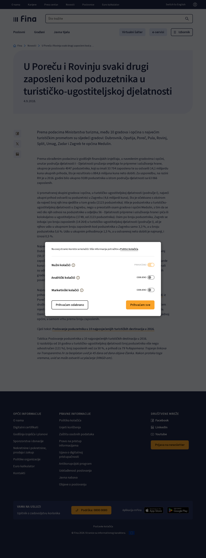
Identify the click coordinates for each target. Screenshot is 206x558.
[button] (73, 265)
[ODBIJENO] (150, 277)
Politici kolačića (129, 249)
